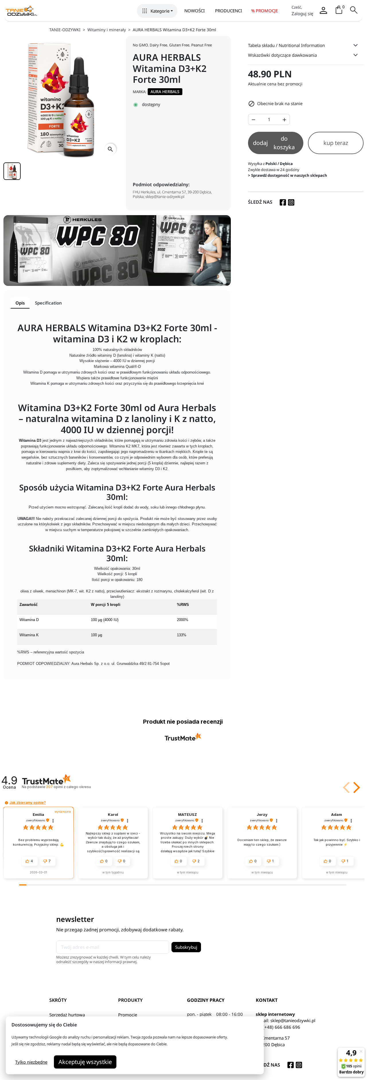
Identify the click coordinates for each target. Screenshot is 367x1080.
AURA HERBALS (165, 91)
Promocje (127, 1015)
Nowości (194, 10)
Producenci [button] (228, 10)
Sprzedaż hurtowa (67, 1015)
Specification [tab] (48, 303)
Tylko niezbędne (31, 1062)
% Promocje (264, 10)
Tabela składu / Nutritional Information (286, 45)
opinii (68, 787)
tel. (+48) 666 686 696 (278, 1027)
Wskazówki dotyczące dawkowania (282, 55)
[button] (157, 11)
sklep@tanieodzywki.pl (292, 1020)
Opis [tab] (20, 303)
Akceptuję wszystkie (85, 1062)
